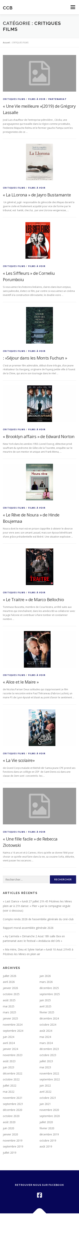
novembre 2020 (49, 1110)
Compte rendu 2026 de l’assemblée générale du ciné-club (38, 919)
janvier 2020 (10, 1134)
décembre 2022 (12, 1073)
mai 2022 (8, 1091)
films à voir (36, 99)
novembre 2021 (12, 1098)
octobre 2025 (11, 994)
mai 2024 (45, 1037)
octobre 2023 (48, 1055)
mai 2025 (8, 1006)
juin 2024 (8, 1037)
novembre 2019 (12, 1140)
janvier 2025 (10, 1018)
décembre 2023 (49, 1049)
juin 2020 (8, 1128)
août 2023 (9, 1061)
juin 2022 (45, 1085)
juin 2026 (45, 976)
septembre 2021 (13, 1104)
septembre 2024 (13, 1030)
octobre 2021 (48, 1098)
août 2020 (9, 1122)
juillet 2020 (46, 1122)
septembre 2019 (13, 1146)
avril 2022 (45, 1091)
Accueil (6, 42)
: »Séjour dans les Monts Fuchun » (35, 358)
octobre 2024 (48, 1024)
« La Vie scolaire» (19, 760)
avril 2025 (45, 1006)
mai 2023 (45, 1067)
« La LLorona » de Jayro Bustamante (37, 195)
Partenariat (57, 99)
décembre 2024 (49, 1018)
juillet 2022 (9, 1085)
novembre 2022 (49, 1073)
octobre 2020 (11, 1116)
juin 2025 (45, 1000)
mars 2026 (46, 982)
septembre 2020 (50, 1116)
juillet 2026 (9, 976)
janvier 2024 (10, 1049)
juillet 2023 (46, 1061)
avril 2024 (9, 1043)
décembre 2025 (49, 988)
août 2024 (46, 1030)
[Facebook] (39, 1195)
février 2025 (47, 1012)
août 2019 (46, 1146)
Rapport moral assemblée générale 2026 (28, 928)
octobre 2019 (48, 1140)
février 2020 (47, 1128)
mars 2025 (9, 1012)
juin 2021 (45, 1104)
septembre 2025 (50, 994)
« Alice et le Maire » (21, 682)
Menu (72, 7)
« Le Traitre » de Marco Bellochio (33, 599)
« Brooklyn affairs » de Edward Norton (39, 436)
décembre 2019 (49, 1134)
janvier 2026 (10, 988)
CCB (8, 7)
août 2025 (9, 1000)
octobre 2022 (11, 1079)
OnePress (48, 1222)
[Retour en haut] (39, 1213)
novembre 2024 (12, 1024)
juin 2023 (8, 1067)
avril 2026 (9, 982)
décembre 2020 (12, 1110)
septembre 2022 (50, 1079)
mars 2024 (46, 1043)
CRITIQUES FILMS (14, 99)
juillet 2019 (9, 1152)
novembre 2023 (12, 1055)
